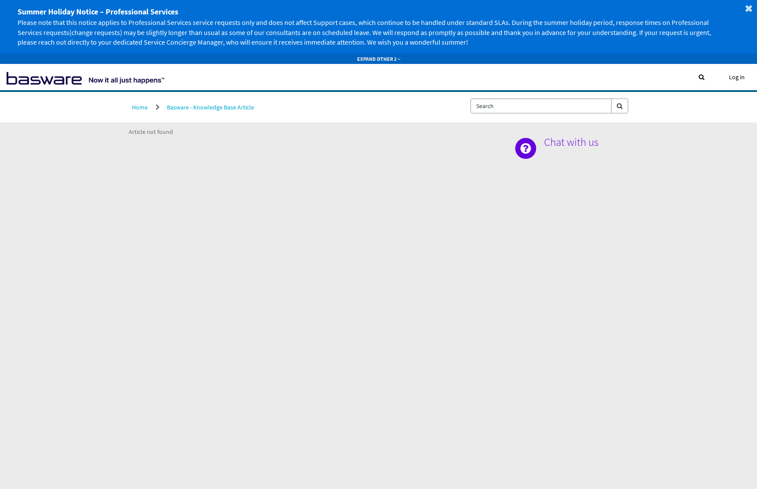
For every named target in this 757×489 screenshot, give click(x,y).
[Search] (619, 106)
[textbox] (541, 106)
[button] (701, 77)
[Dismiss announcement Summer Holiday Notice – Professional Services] (749, 8)
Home (140, 107)
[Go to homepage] (85, 77)
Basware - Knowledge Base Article (210, 107)
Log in (737, 77)
